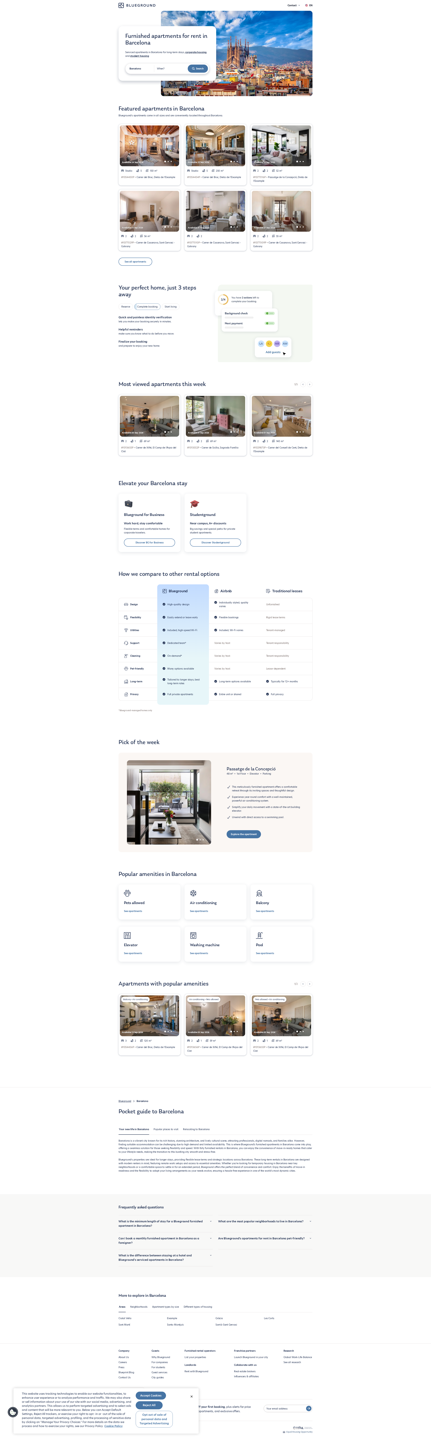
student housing (139, 56)
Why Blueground (161, 1357)
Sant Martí (124, 1324)
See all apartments (135, 261)
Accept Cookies (150, 1396)
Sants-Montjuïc (175, 1324)
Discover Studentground (215, 542)
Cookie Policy (113, 1426)
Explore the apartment (244, 834)
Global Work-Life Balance (298, 1357)
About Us (124, 1357)
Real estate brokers (245, 1371)
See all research (292, 1362)
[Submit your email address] (308, 1408)
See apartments (133, 911)
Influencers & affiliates (246, 1376)
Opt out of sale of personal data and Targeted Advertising (154, 1419)
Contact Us (125, 1377)
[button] (13, 1412)
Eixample (172, 1318)
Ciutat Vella (125, 1318)
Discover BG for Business (150, 542)
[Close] (191, 1396)
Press (121, 1367)
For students (158, 1367)
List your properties (195, 1357)
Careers (123, 1362)
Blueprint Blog (126, 1372)
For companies (160, 1362)
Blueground (125, 1101)
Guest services (159, 1372)
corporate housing (195, 52)
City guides (158, 1377)
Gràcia (219, 1318)
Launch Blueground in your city (251, 1357)
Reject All (149, 1405)
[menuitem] (134, 1131)
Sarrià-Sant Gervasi (226, 1324)
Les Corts (269, 1318)
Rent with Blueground (196, 1371)
